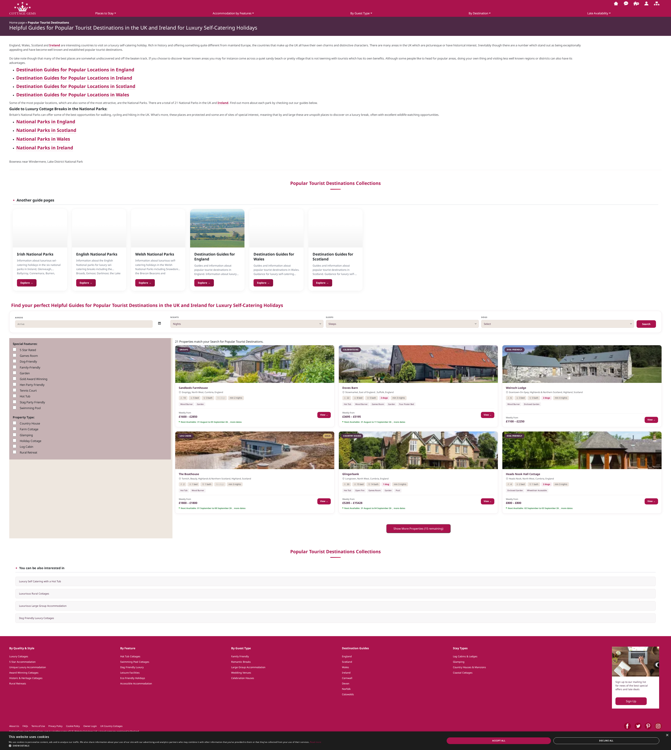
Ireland (54, 45)
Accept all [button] (498, 740)
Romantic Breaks (241, 661)
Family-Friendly (30, 367)
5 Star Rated (28, 350)
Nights (174, 317)
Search (646, 324)
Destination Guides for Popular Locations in (66, 78)
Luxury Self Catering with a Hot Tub (40, 581)
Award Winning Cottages (23, 672)
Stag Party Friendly (32, 402)
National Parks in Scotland (46, 130)
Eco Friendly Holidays (132, 678)
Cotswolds (348, 694)
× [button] (667, 735)
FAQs (25, 726)
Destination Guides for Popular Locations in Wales (72, 94)
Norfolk (346, 689)
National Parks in (36, 147)
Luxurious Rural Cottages (34, 593)
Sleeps (330, 317)
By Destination (478, 13)
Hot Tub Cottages (130, 656)
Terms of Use (38, 726)
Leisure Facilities (130, 672)
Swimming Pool (30, 408)
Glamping (26, 435)
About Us (14, 726)
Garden (25, 373)
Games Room (29, 356)
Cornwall (347, 678)
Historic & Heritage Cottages (25, 678)
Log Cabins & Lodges (465, 656)
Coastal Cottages (462, 672)
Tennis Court (28, 390)
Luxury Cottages (18, 656)
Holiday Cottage (30, 441)
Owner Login (90, 726)
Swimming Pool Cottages (134, 661)
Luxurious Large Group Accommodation (43, 605)
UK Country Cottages (111, 726)
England (347, 656)
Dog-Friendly (28, 361)
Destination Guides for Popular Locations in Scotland (75, 86)
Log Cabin (26, 447)
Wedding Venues (241, 672)
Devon (345, 683)
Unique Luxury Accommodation (27, 667)
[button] (165, 745)
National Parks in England (45, 121)
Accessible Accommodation (136, 683)
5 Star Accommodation (22, 661)
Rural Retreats (17, 683)
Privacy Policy (55, 726)
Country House (30, 423)
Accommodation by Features (232, 13)
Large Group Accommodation (248, 667)
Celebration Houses (242, 678)
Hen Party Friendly (32, 385)
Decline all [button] (606, 740)
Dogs (484, 317)
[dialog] (335, 740)
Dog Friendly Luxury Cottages (36, 618)
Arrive (19, 317)
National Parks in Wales (43, 139)
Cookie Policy (73, 726)
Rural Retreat (28, 452)
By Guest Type (360, 13)
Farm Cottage (29, 429)
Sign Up (631, 701)
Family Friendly (240, 656)
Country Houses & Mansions (469, 667)
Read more (315, 742)
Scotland (347, 661)
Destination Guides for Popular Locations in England (75, 69)
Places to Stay (104, 13)
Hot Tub (25, 396)
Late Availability (597, 13)
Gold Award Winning (33, 379)
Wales (345, 667)
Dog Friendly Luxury (132, 667)
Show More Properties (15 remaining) (418, 528)
